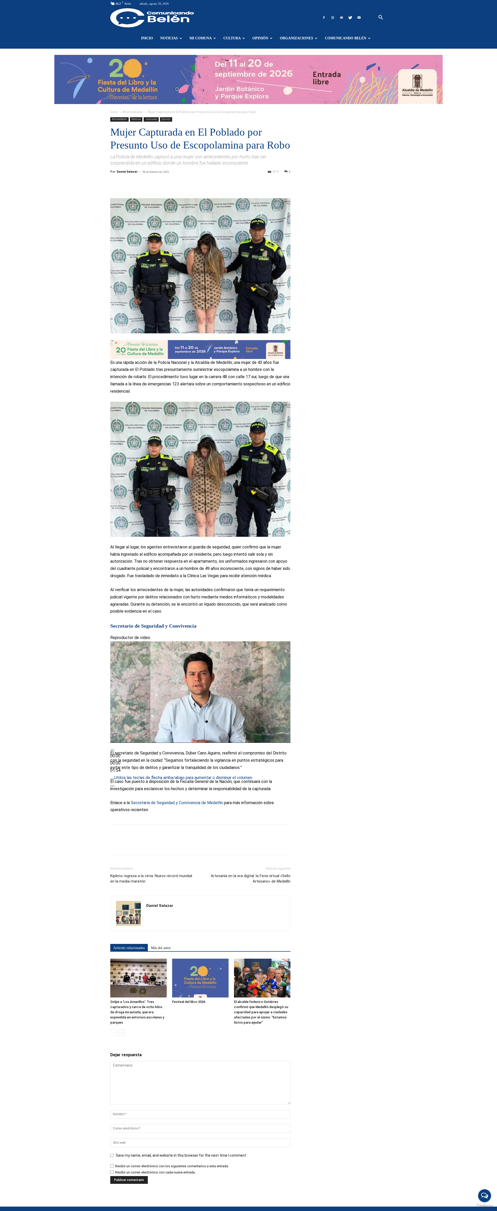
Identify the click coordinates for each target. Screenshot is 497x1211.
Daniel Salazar (127, 171)
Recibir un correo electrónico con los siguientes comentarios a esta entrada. (172, 1166)
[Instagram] (333, 17)
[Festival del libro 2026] (200, 978)
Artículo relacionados (129, 948)
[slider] (115, 763)
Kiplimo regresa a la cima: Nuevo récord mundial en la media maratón (151, 879)
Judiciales (151, 119)
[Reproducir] (112, 750)
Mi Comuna (200, 38)
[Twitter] (350, 17)
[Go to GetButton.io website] (484, 1205)
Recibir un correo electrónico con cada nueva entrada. (155, 1172)
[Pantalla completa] (112, 786)
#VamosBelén (133, 112)
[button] (380, 18)
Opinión (260, 38)
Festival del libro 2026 (188, 1002)
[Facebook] (324, 17)
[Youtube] (359, 17)
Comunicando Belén (345, 38)
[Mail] (341, 17)
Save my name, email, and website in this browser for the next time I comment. (181, 1155)
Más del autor (161, 948)
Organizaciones (296, 38)
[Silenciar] (112, 779)
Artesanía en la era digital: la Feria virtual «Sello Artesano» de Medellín (250, 879)
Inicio (147, 38)
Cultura (232, 38)
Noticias (169, 38)
